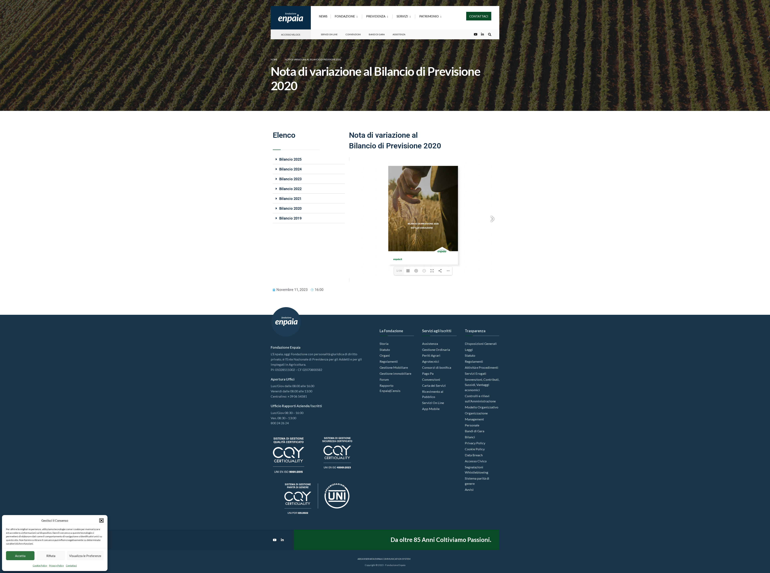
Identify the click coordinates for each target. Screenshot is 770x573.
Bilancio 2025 (290, 159)
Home (274, 59)
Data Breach (474, 455)
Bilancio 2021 (290, 198)
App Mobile (431, 409)
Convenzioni (353, 34)
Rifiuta (50, 556)
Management (474, 419)
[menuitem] (346, 15)
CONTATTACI (478, 16)
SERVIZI (402, 16)
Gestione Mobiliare (394, 367)
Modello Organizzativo (481, 407)
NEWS (323, 16)
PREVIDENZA (375, 16)
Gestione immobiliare (395, 373)
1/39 (399, 270)
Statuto (385, 349)
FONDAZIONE (345, 16)
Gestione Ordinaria (436, 349)
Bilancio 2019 (290, 218)
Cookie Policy (40, 565)
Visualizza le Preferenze (85, 556)
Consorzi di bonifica (436, 367)
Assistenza (399, 34)
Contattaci (71, 565)
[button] (101, 520)
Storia (384, 343)
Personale (472, 425)
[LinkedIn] (482, 34)
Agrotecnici (430, 361)
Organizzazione (476, 413)
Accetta (20, 556)
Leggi (469, 349)
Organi (385, 355)
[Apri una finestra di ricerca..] (489, 34)
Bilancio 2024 (290, 169)
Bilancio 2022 (290, 189)
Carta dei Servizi (434, 385)
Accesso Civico (476, 461)
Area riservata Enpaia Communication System (384, 559)
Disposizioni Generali (481, 343)
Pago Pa (428, 373)
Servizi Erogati (475, 373)
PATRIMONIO (429, 16)
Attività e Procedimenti (481, 367)
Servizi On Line (329, 34)
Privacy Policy (56, 565)
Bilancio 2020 (290, 208)
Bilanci (470, 437)
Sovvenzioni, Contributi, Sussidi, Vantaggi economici (482, 385)
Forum (384, 379)
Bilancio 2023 (290, 179)
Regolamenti (389, 361)
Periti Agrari (431, 355)
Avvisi (469, 489)
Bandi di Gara (377, 34)
